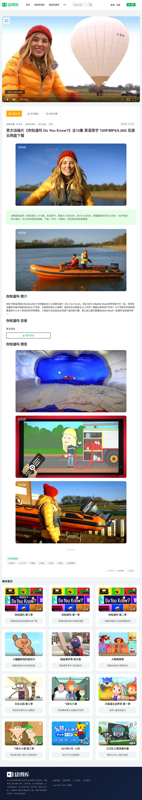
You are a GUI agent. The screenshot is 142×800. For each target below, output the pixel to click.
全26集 (132, 654)
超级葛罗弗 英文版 (70, 659)
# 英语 (60, 563)
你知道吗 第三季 (24, 615)
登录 (113, 4)
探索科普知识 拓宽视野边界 (117, 620)
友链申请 (56, 780)
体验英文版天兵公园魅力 (23, 710)
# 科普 (41, 563)
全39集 (38, 698)
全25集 (38, 609)
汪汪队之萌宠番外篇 (117, 748)
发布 (132, 4)
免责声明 (66, 780)
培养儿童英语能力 (117, 710)
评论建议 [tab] (34, 113)
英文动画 (42, 124)
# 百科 (51, 563)
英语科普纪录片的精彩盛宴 (70, 620)
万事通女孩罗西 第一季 (117, 704)
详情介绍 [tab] (15, 113)
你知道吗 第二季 (117, 615)
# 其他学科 (71, 563)
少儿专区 (76, 780)
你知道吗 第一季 (71, 615)
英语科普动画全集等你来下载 (23, 620)
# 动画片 (11, 563)
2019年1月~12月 (70, 748)
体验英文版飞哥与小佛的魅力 (23, 754)
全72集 (38, 654)
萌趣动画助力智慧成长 (117, 665)
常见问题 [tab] (53, 113)
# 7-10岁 (22, 563)
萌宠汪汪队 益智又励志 (117, 754)
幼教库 (69, 785)
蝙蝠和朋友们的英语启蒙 (23, 665)
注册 (118, 4)
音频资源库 (54, 4)
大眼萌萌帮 (117, 659)
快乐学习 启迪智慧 (70, 754)
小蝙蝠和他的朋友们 (24, 659)
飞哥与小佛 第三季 (23, 748)
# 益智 (32, 563)
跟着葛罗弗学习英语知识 (70, 665)
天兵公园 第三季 (24, 704)
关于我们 (86, 780)
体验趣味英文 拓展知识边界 (70, 710)
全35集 (38, 743)
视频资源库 (39, 4)
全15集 (85, 743)
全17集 (85, 654)
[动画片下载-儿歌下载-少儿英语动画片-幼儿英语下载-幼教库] (18, 774)
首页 (28, 4)
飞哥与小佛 (70, 704)
